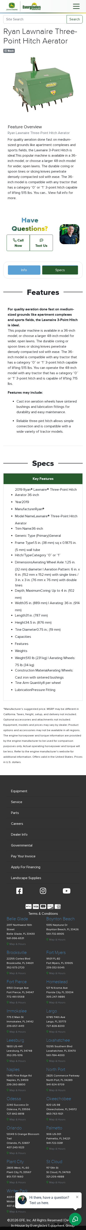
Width (19, 603)
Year (18, 502)
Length (20, 615)
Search (74, 19)
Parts (15, 813)
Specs (60, 270)
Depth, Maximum (27, 590)
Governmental (21, 845)
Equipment (19, 791)
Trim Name (23, 528)
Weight (20, 658)
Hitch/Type (23, 555)
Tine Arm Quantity (29, 683)
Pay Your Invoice (23, 856)
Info (24, 270)
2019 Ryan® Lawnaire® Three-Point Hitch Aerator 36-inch (46, 492)
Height (20, 622)
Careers (17, 823)
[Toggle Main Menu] (76, 6)
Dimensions (24, 562)
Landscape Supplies (26, 878)
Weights (21, 651)
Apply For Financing (25, 867)
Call (19, 242)
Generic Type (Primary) (32, 535)
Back (10, 51)
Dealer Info (19, 834)
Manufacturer (25, 509)
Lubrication (23, 690)
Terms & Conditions (43, 913)
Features (21, 644)
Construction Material (31, 670)
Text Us (41, 245)
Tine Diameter (26, 629)
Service (16, 802)
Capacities (23, 636)
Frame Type (24, 543)
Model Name (24, 516)
